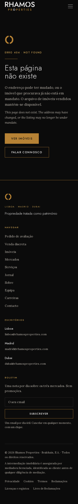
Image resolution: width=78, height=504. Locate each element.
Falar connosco (26, 152)
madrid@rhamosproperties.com (26, 349)
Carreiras (11, 298)
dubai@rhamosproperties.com (25, 363)
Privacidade (12, 481)
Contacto (11, 306)
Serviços (11, 267)
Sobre (9, 283)
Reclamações (59, 481)
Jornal (9, 275)
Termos (42, 481)
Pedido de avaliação (19, 236)
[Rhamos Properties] (20, 6)
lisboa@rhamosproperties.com (26, 334)
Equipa (9, 290)
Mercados (12, 259)
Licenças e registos (17, 488)
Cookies (29, 481)
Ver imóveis (21, 139)
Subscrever (39, 414)
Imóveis (10, 252)
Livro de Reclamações (46, 488)
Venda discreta (15, 244)
